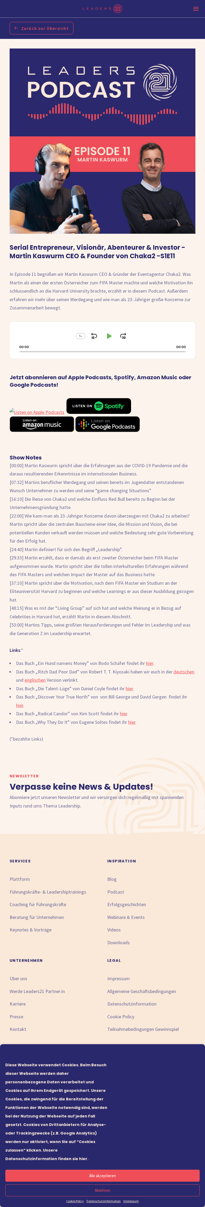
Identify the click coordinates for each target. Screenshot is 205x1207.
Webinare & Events (126, 917)
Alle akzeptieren (102, 1175)
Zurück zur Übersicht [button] (45, 28)
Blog (112, 879)
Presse (16, 1017)
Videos (114, 930)
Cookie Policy (75, 1201)
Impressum (131, 1201)
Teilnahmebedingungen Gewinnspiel (143, 1029)
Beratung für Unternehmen (37, 917)
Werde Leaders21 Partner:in (37, 991)
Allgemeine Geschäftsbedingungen (141, 991)
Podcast (115, 892)
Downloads (118, 942)
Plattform (20, 879)
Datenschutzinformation (103, 1201)
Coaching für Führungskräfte (38, 904)
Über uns (18, 978)
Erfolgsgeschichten (126, 904)
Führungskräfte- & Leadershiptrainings (48, 892)
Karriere (18, 1004)
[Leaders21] (103, 8)
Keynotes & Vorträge (31, 930)
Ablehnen (103, 1190)
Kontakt (18, 1029)
